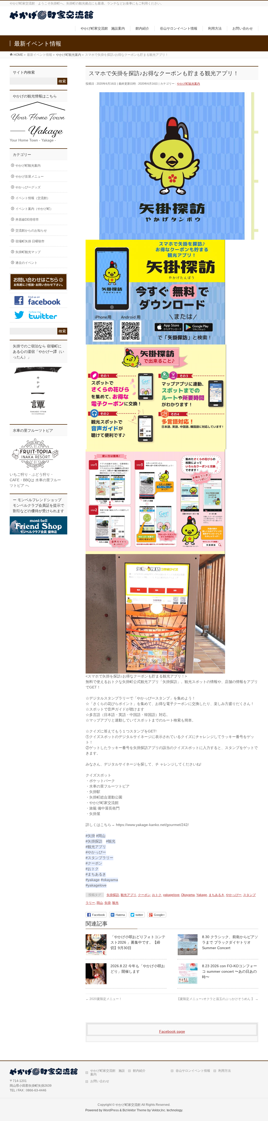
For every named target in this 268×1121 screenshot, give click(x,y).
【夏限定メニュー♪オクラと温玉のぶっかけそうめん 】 (217, 999)
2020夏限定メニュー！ (104, 999)
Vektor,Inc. (159, 1110)
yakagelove (171, 895)
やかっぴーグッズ (28, 187)
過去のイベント (26, 263)
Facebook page (172, 1031)
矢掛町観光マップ (28, 252)
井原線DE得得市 (27, 219)
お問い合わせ (99, 1081)
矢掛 (107, 903)
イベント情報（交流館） (32, 198)
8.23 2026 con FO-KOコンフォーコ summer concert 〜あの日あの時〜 (229, 971)
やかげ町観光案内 (188, 83)
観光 (115, 903)
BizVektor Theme (134, 1110)
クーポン (144, 895)
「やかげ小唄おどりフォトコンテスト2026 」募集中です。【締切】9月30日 (137, 942)
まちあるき (216, 895)
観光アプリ (128, 895)
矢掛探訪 (113, 895)
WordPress (111, 1110)
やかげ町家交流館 (128, 1105)
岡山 (100, 903)
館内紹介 (139, 1071)
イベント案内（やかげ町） (34, 209)
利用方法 (224, 1071)
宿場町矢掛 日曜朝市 (29, 241)
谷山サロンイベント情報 (193, 1071)
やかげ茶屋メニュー (29, 176)
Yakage (201, 895)
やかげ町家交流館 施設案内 (107, 1072)
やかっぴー (234, 895)
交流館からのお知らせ (31, 230)
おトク (156, 895)
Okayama (188, 895)
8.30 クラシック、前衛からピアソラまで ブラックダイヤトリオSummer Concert (230, 942)
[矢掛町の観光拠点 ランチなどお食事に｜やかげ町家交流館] (51, 16)
